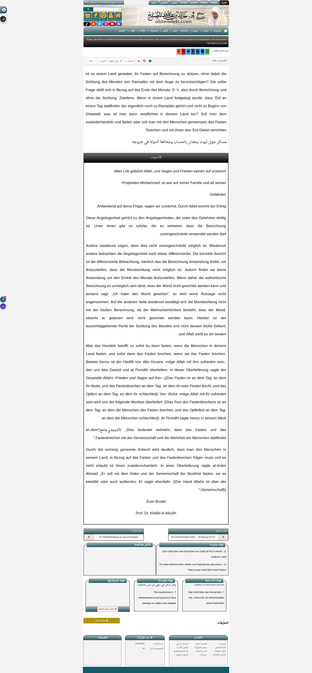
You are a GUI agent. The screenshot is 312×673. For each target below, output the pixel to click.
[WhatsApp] (207, 52)
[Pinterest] (183, 52)
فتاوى (165, 31)
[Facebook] (193, 52)
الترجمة (131, 61)
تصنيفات (203, 655)
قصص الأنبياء (182, 647)
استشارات (154, 31)
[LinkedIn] (198, 52)
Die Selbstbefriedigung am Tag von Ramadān (118, 537)
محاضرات (184, 31)
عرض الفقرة (114, 61)
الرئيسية (222, 644)
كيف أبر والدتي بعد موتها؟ (158, 606)
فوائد (133, 31)
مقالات (142, 31)
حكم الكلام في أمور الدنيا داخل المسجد (131, 561)
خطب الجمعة (220, 651)
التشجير (121, 31)
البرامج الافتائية (219, 655)
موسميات (217, 31)
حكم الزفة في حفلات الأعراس (156, 599)
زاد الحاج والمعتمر (180, 651)
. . (84, 670)
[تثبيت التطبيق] (3, 306)
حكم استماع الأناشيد (161, 591)
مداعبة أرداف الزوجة (140, 568)
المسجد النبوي (182, 644)
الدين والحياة (201, 651)
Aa (91, 61)
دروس (195, 31)
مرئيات (205, 31)
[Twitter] (188, 52)
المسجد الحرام (201, 644)
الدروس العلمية (182, 655)
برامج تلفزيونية (200, 647)
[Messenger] (202, 52)
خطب (175, 31)
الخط (103, 61)
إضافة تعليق (100, 620)
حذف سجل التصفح (106, 609)
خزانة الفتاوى (220, 647)
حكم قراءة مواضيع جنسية (137, 553)
